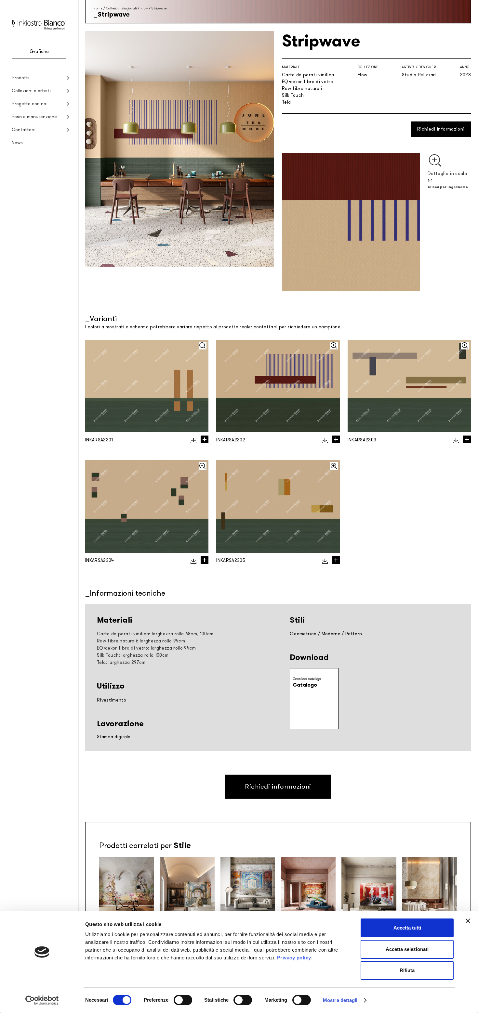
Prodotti (20, 78)
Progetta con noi (29, 104)
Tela (286, 102)
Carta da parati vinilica (308, 75)
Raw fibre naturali (302, 88)
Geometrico (303, 634)
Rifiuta (407, 970)
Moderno (331, 634)
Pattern (353, 634)
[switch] (183, 1000)
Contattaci (23, 130)
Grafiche (39, 51)
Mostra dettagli (340, 1000)
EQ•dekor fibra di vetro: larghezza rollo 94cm (146, 648)
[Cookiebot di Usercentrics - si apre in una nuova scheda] (42, 1000)
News (17, 143)
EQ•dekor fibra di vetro (307, 82)
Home (97, 8)
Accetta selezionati (407, 949)
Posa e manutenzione (34, 117)
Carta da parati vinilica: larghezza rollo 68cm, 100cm (155, 634)
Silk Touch (293, 95)
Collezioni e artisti (31, 91)
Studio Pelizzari (419, 75)
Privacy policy (294, 957)
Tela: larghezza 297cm (121, 662)
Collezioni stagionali (121, 8)
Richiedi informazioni (440, 129)
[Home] (39, 29)
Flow (144, 8)
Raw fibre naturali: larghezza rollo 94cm (141, 641)
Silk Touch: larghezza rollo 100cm (133, 655)
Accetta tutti (407, 928)
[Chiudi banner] (468, 920)
